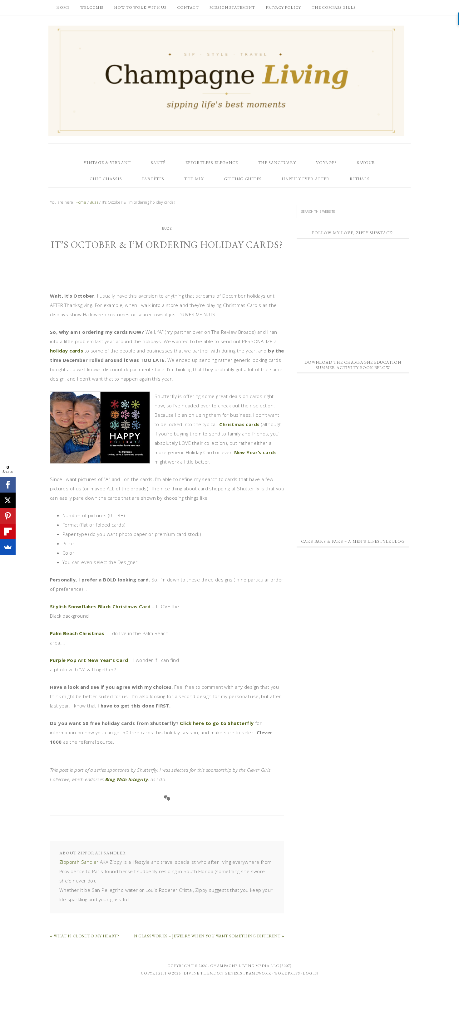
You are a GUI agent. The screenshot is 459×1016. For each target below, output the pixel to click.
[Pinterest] (8, 516)
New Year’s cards (255, 452)
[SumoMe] (8, 547)
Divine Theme (200, 973)
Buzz (167, 228)
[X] (8, 500)
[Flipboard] (8, 531)
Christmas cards (239, 424)
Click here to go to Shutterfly (217, 723)
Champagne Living (226, 80)
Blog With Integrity (126, 779)
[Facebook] (8, 485)
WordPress (287, 973)
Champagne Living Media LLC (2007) (251, 965)
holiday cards (66, 351)
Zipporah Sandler (78, 862)
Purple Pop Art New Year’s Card (89, 660)
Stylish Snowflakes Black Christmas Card (100, 606)
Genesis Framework (248, 973)
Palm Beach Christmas (77, 633)
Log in (310, 973)
